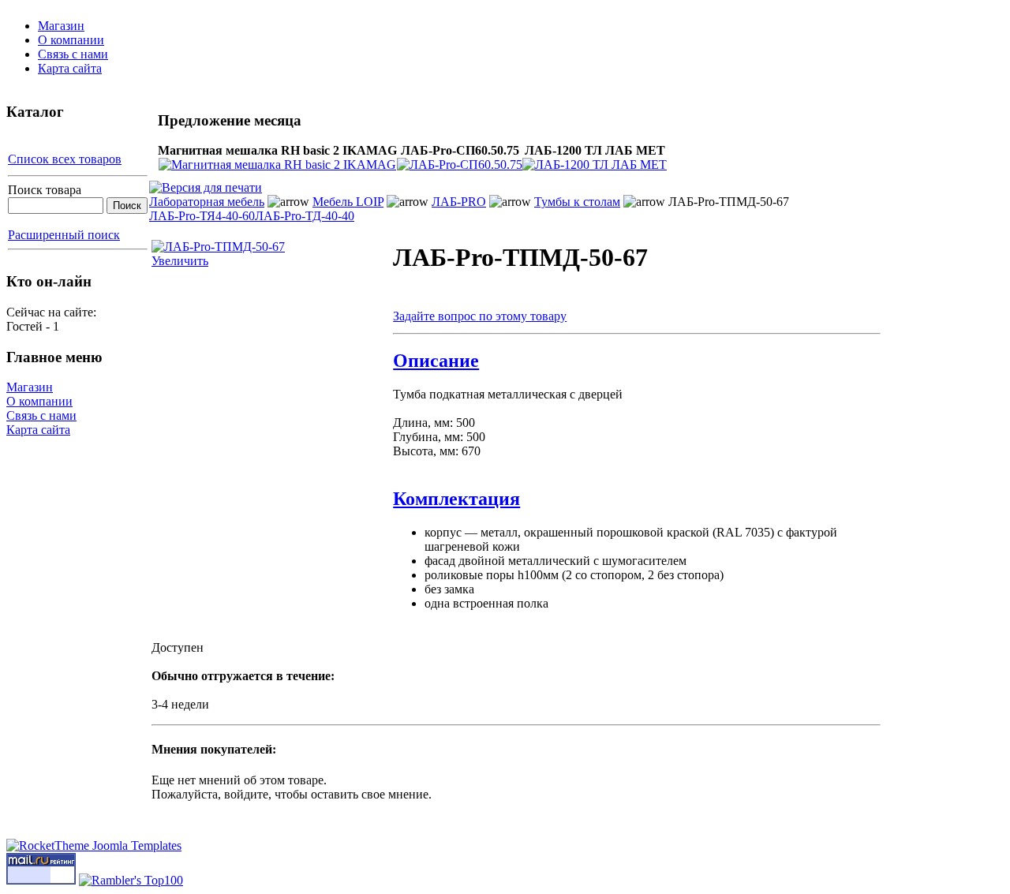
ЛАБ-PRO (459, 201)
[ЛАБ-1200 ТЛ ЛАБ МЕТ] (594, 164)
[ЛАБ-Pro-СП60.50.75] (459, 164)
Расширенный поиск (64, 234)
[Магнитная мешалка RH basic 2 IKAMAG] (277, 164)
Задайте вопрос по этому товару (480, 316)
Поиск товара (44, 189)
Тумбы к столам (577, 201)
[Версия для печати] (205, 183)
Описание (436, 360)
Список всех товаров (65, 159)
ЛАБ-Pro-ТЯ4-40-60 (202, 216)
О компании (71, 40)
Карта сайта (70, 68)
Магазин (61, 25)
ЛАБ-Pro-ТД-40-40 (304, 216)
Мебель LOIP (347, 201)
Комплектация (456, 498)
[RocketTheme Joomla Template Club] (93, 845)
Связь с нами (73, 54)
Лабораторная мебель (206, 201)
